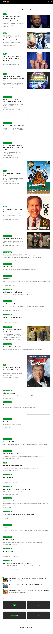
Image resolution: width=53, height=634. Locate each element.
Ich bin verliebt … (9, 551)
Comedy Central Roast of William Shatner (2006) (11, 368)
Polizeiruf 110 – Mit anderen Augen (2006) (12, 330)
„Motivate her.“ (8, 501)
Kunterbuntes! (8, 477)
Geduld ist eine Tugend (11, 453)
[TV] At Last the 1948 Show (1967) (12, 174)
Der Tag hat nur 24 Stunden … (13, 465)
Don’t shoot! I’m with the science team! (17, 489)
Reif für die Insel (9, 539)
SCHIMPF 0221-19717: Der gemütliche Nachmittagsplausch (12, 38)
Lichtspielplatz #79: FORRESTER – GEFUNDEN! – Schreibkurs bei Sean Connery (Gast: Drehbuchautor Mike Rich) (29, 591)
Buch (5, 462)
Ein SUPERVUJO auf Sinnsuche (13, 126)
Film (5, 14)
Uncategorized (7, 96)
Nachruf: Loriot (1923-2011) (12, 238)
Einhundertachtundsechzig (12, 292)
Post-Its (5, 405)
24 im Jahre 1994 (8, 267)
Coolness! (6, 279)
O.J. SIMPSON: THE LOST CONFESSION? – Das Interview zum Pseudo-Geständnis (13, 19)
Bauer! (5, 422)
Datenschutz (40, 631)
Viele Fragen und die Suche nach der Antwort (18, 514)
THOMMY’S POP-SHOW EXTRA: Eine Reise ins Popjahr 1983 (13, 78)
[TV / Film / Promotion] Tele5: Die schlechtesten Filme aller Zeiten (13, 147)
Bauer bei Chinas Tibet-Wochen (14, 347)
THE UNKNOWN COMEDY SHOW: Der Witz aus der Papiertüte (12, 58)
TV (4, 364)
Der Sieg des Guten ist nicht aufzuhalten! (17, 563)
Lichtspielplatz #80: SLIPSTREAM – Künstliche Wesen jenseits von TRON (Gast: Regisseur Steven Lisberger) (29, 579)
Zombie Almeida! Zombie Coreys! (14, 304)
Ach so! (5, 528)
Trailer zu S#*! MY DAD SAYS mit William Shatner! (20, 255)
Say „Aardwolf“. (9, 442)
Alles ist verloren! (9, 393)
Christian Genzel (7, 28)
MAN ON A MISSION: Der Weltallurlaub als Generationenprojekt (25, 584)
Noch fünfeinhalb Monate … (12, 317)
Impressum (35, 631)
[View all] (14, 605)
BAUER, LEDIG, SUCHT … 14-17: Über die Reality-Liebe (13, 100)
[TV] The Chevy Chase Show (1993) (12, 210)
